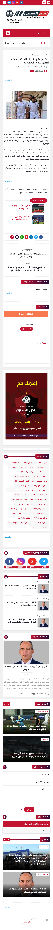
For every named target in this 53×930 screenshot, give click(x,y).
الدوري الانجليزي (39, 481)
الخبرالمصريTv (28, 471)
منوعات (12, 522)
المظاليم (24, 490)
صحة (25, 508)
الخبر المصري (26, 922)
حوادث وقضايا (22, 495)
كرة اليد (29, 513)
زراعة (30, 504)
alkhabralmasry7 (41, 694)
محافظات (24, 518)
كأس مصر (42, 513)
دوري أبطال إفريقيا (38, 499)
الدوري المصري (39, 490)
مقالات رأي (26, 522)
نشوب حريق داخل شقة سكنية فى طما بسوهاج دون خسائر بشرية (29, 890)
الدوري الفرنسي (22, 485)
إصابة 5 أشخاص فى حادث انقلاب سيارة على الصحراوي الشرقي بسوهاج (27, 862)
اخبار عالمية (26, 467)
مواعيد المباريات (40, 527)
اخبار (43, 462)
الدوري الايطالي (22, 481)
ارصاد (13, 467)
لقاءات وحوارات (40, 518)
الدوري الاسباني (39, 476)
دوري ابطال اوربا (19, 499)
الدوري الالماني (22, 476)
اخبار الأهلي (30, 462)
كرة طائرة (17, 513)
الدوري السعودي (40, 485)
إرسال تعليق (26, 329)
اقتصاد (43, 471)
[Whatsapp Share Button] (22, 237)
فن (14, 508)
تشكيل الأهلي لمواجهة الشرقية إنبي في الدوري (21, 207)
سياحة (19, 504)
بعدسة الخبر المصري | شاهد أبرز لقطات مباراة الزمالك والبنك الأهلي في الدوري (29, 727)
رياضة (29, 54)
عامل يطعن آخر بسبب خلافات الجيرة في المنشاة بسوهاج (26, 667)
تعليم (11, 490)
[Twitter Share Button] (36, 237)
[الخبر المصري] (26, 16)
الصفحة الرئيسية (39, 54)
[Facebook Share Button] (41, 237)
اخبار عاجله (41, 467)
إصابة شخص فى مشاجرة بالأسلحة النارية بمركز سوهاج (20, 587)
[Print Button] (12, 237)
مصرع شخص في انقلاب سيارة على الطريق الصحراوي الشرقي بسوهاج (22, 621)
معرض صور (41, 522)
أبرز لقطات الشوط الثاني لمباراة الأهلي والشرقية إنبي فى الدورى (29, 754)
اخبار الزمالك (13, 462)
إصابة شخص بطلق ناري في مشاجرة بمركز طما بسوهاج (21, 604)
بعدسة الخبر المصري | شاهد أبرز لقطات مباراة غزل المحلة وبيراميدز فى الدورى (20, 217)
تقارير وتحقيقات (40, 495)
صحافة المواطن (40, 508)
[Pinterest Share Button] (31, 237)
